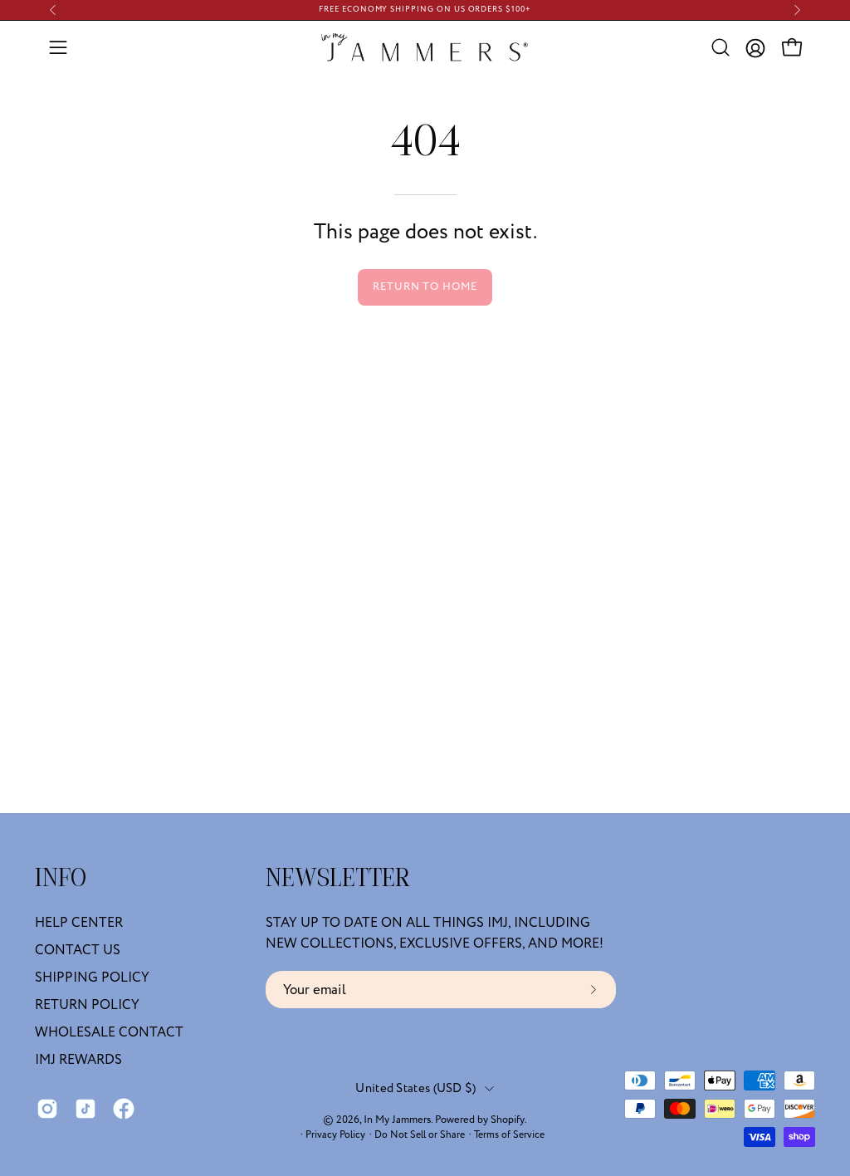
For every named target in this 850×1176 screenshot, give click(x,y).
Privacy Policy (335, 1135)
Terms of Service (509, 1135)
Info (60, 879)
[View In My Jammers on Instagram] (47, 1108)
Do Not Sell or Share (419, 1135)
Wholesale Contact (109, 1032)
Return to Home (425, 286)
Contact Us (77, 950)
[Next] (796, 9)
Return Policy (87, 1005)
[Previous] (53, 9)
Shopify (508, 1119)
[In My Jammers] (425, 47)
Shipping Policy (92, 977)
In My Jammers (397, 1119)
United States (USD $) (415, 1088)
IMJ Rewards (78, 1060)
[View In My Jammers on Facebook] (123, 1108)
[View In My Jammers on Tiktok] (85, 1108)
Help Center (79, 923)
